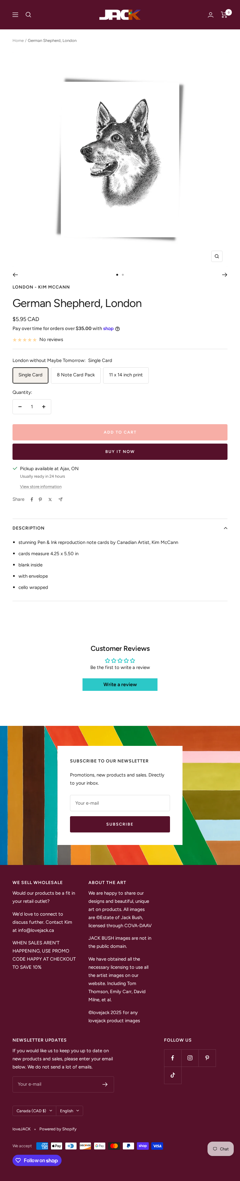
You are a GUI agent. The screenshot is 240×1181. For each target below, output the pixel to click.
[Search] (28, 15)
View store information (41, 486)
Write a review (120, 684)
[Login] (210, 15)
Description (28, 528)
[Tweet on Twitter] (50, 499)
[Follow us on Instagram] (189, 1058)
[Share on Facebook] (32, 499)
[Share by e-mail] (60, 499)
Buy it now (120, 451)
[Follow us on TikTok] (172, 1075)
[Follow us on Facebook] (172, 1058)
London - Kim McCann (41, 287)
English (66, 1110)
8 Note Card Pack (76, 375)
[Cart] (224, 15)
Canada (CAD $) (31, 1110)
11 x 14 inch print (126, 375)
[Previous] (15, 275)
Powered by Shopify (58, 1129)
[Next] (225, 275)
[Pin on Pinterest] (40, 499)
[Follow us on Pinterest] (207, 1058)
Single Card (30, 375)
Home (18, 40)
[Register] (105, 1084)
